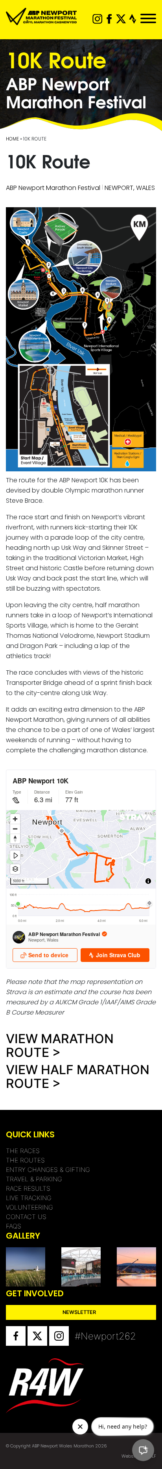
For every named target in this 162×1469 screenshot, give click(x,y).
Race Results (28, 1188)
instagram (97, 19)
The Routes (25, 1160)
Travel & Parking (34, 1179)
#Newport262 (84, 1336)
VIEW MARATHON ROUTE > (60, 1045)
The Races (23, 1151)
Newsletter (79, 1312)
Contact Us (26, 1217)
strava (133, 19)
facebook (109, 19)
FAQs (13, 1226)
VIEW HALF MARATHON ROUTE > (77, 1076)
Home (12, 138)
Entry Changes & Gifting (48, 1169)
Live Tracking (29, 1198)
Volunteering (29, 1207)
